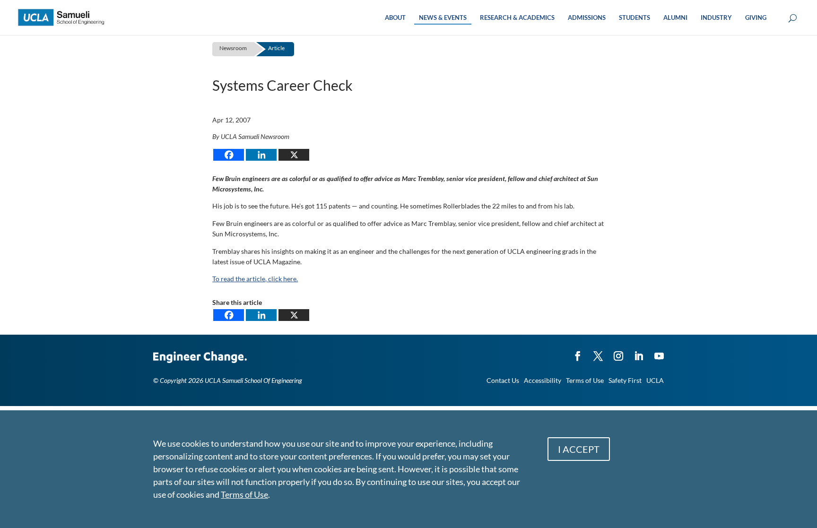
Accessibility (542, 380)
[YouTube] (659, 352)
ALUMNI (675, 17)
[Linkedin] (261, 155)
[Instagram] (618, 352)
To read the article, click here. (255, 279)
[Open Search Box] (792, 19)
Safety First (625, 380)
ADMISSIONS (587, 17)
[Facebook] (228, 155)
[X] (293, 155)
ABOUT (395, 17)
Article (276, 48)
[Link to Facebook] (577, 352)
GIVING (755, 17)
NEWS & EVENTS (443, 17)
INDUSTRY (716, 17)
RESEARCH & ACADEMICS (517, 17)
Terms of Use (585, 380)
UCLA (655, 380)
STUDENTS (634, 17)
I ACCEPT (579, 449)
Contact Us (503, 380)
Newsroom (233, 48)
